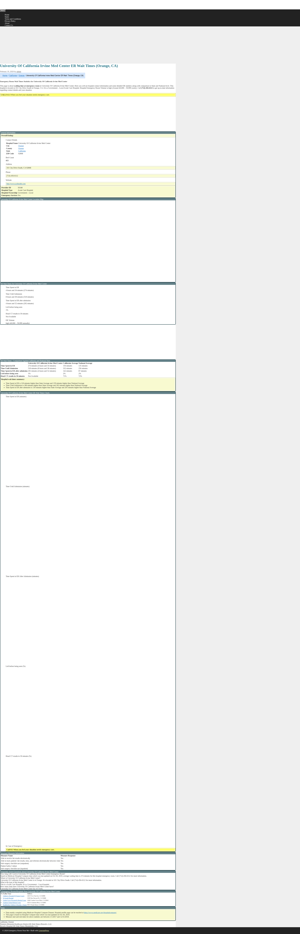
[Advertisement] (88, 44)
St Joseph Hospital (8, 898)
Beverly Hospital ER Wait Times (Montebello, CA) (19, 926)
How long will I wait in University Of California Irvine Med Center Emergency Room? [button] (32, 874)
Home (7, 15)
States (7, 17)
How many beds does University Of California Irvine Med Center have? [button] (27, 887)
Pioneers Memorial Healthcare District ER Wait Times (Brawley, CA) (25, 924)
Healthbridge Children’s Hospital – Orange (15, 905)
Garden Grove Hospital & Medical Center (14, 900)
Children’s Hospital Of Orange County (13, 896)
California (13, 75)
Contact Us (9, 25)
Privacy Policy (10, 21)
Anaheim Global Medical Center (12, 902)
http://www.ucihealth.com (16, 184)
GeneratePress (43, 931)
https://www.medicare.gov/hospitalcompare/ (100, 913)
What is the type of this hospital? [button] (12, 882)
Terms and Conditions (13, 19)
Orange (21, 75)
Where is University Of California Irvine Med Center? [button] (20, 878)
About (7, 23)
